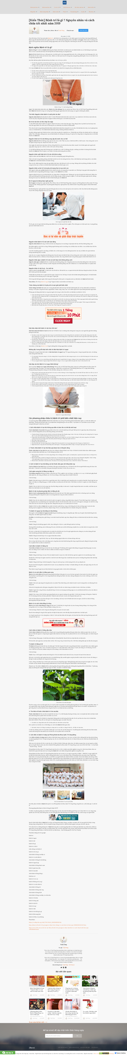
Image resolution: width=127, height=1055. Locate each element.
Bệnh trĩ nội (44, 346)
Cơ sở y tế (56, 7)
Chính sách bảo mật (85, 1047)
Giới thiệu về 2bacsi (63, 1047)
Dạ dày (83, 11)
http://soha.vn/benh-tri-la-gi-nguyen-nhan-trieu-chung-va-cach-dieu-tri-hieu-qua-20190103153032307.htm (57, 925)
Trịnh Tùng (63, 944)
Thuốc (64, 11)
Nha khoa (91, 11)
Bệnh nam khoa (46, 7)
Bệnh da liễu (91, 7)
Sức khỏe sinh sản (79, 7)
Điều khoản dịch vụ (74, 1047)
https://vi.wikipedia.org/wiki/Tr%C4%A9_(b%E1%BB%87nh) (45, 922)
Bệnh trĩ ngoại (44, 281)
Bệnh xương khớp (44, 11)
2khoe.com (96, 1053)
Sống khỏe (33, 11)
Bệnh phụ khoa (34, 7)
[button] (35, 7)
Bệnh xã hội (56, 11)
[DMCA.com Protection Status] (104, 1053)
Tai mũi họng (73, 11)
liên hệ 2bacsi (94, 1047)
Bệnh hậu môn (66, 7)
